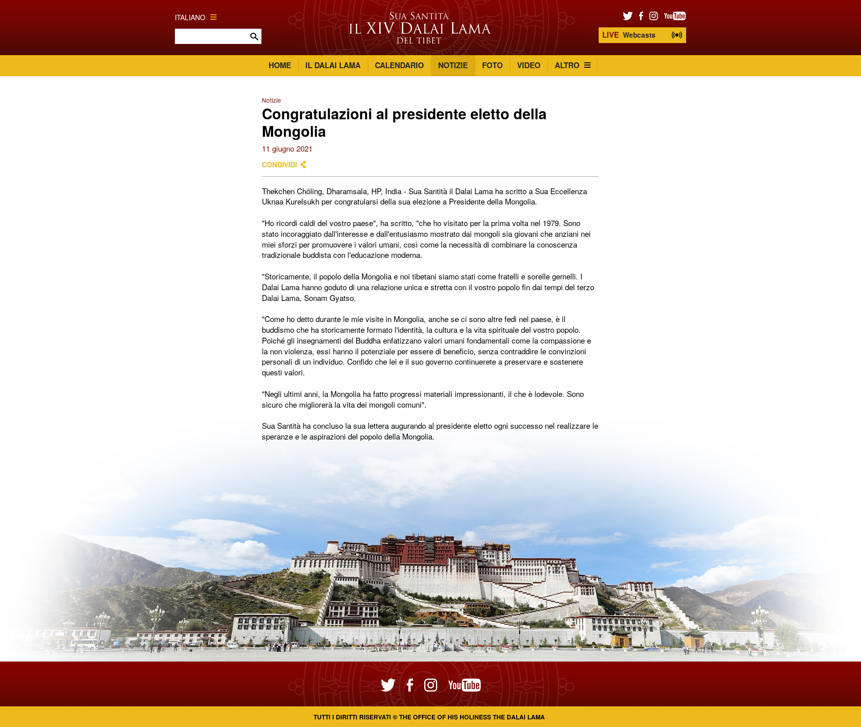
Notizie (453, 65)
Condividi (279, 165)
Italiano (190, 17)
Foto (492, 65)
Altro (567, 65)
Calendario (399, 65)
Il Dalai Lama (333, 65)
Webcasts (629, 34)
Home (280, 65)
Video (528, 65)
